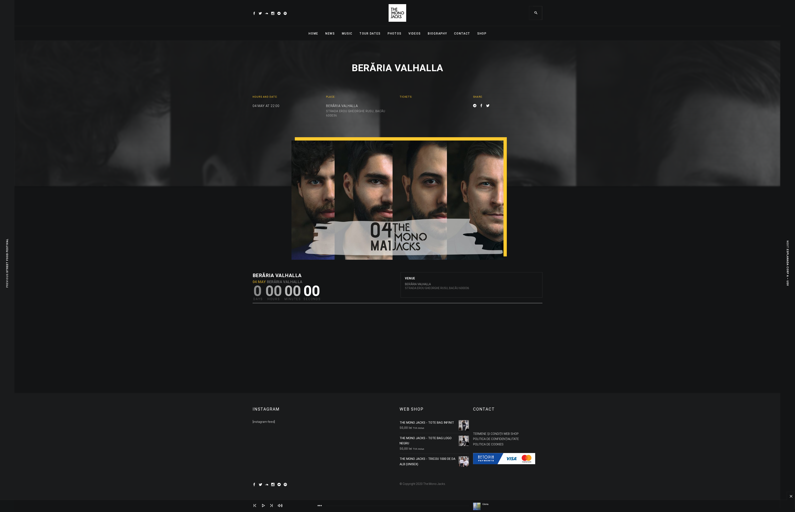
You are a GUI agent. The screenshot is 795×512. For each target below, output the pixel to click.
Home (313, 33)
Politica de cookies (488, 444)
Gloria (485, 504)
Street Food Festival (7, 256)
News (330, 33)
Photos (394, 33)
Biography (437, 33)
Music (347, 33)
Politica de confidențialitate (496, 439)
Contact (462, 33)
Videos (414, 33)
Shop (482, 33)
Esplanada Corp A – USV (787, 267)
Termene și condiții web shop (496, 434)
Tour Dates (370, 33)
